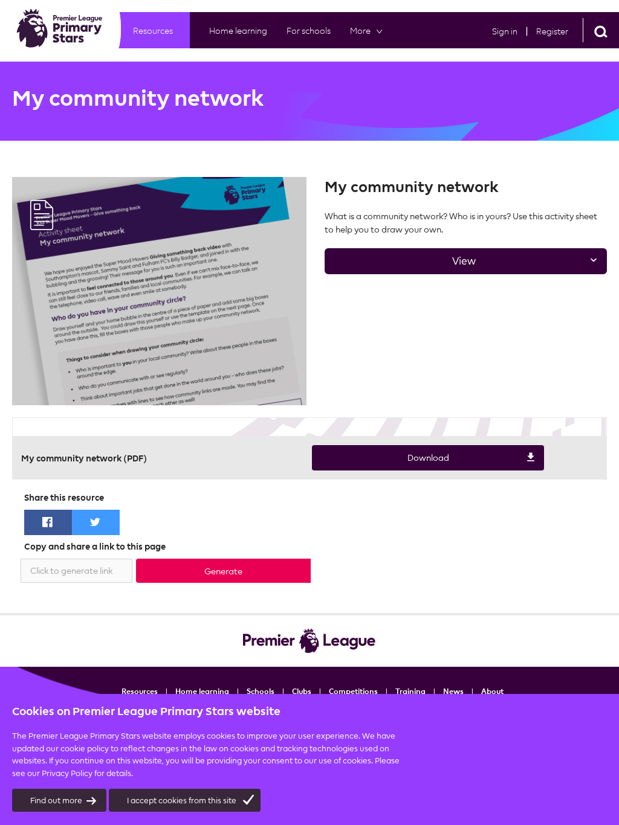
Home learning (238, 30)
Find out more (56, 800)
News (453, 691)
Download (380, 461)
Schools (260, 691)
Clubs (301, 691)
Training (410, 691)
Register (552, 31)
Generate (223, 571)
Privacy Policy (67, 773)
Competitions (353, 691)
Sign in (504, 31)
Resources (153, 30)
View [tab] (400, 264)
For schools (309, 30)
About (492, 691)
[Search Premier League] (601, 30)
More (360, 30)
